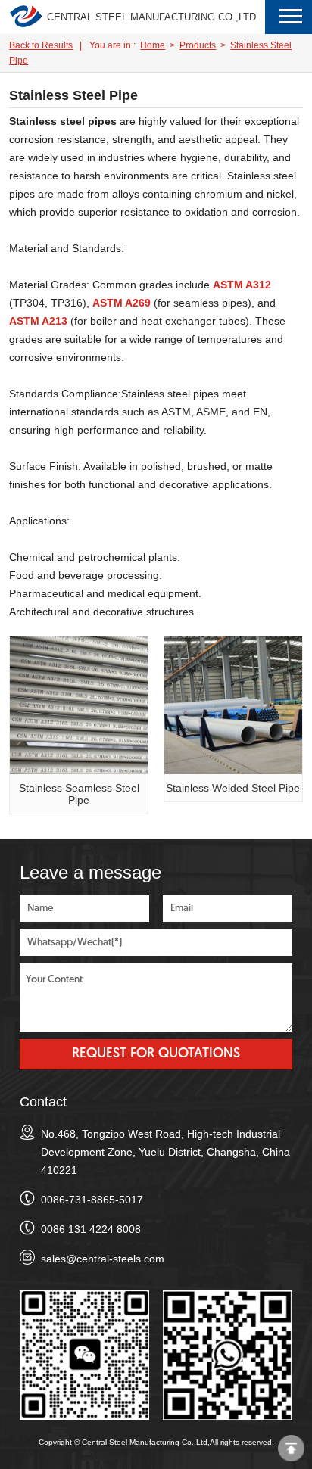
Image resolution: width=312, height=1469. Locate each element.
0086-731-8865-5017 (92, 1200)
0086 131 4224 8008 (91, 1229)
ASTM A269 (121, 303)
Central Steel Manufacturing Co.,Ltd (151, 17)
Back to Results (41, 45)
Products (197, 45)
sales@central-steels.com (102, 1259)
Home (152, 45)
